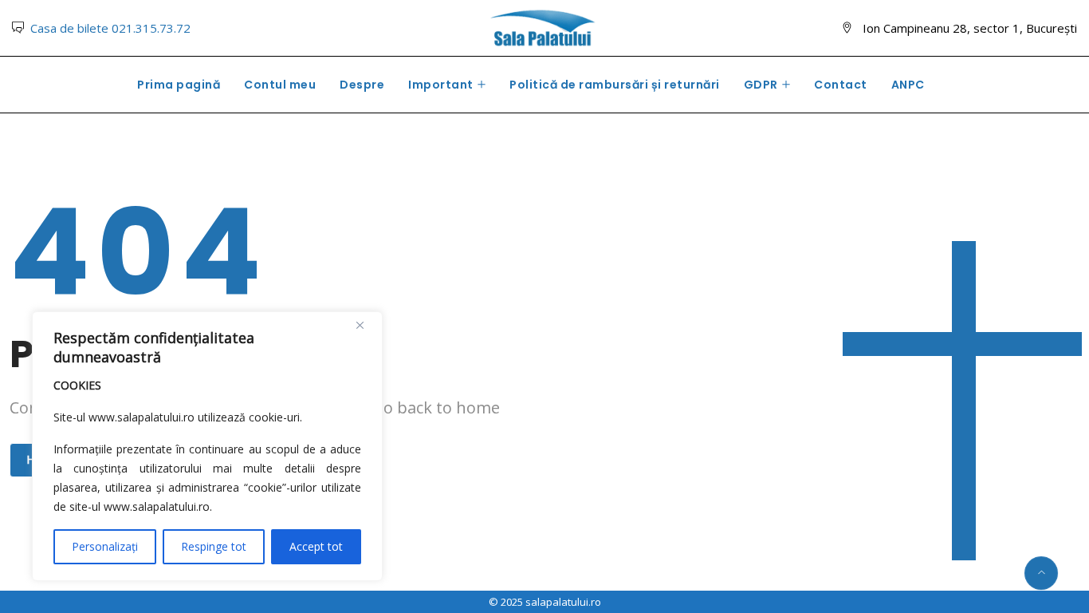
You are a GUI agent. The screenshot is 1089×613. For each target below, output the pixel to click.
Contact (840, 85)
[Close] (365, 324)
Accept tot (316, 546)
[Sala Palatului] (543, 29)
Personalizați (105, 546)
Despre (362, 85)
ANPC (908, 85)
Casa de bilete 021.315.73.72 (110, 28)
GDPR (761, 85)
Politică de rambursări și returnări (614, 85)
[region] (207, 446)
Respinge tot (213, 546)
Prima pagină (178, 85)
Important (441, 85)
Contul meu (280, 85)
